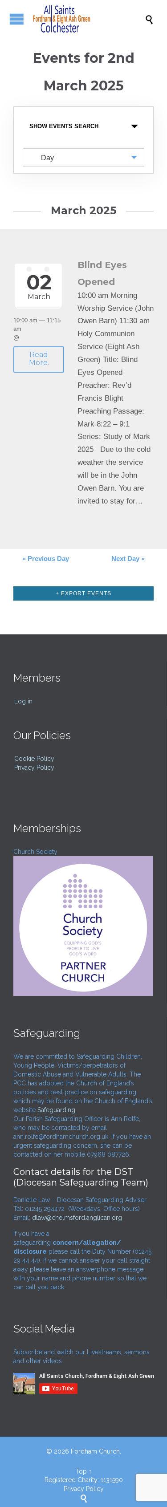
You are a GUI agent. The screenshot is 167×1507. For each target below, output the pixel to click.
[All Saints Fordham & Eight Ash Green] (88, 19)
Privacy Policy (34, 767)
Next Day (128, 558)
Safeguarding (56, 1109)
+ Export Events (83, 593)
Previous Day (45, 558)
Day (47, 158)
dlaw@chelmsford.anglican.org (77, 1217)
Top (81, 1471)
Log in (23, 701)
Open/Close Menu (16, 19)
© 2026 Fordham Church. (83, 1451)
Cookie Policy (34, 758)
